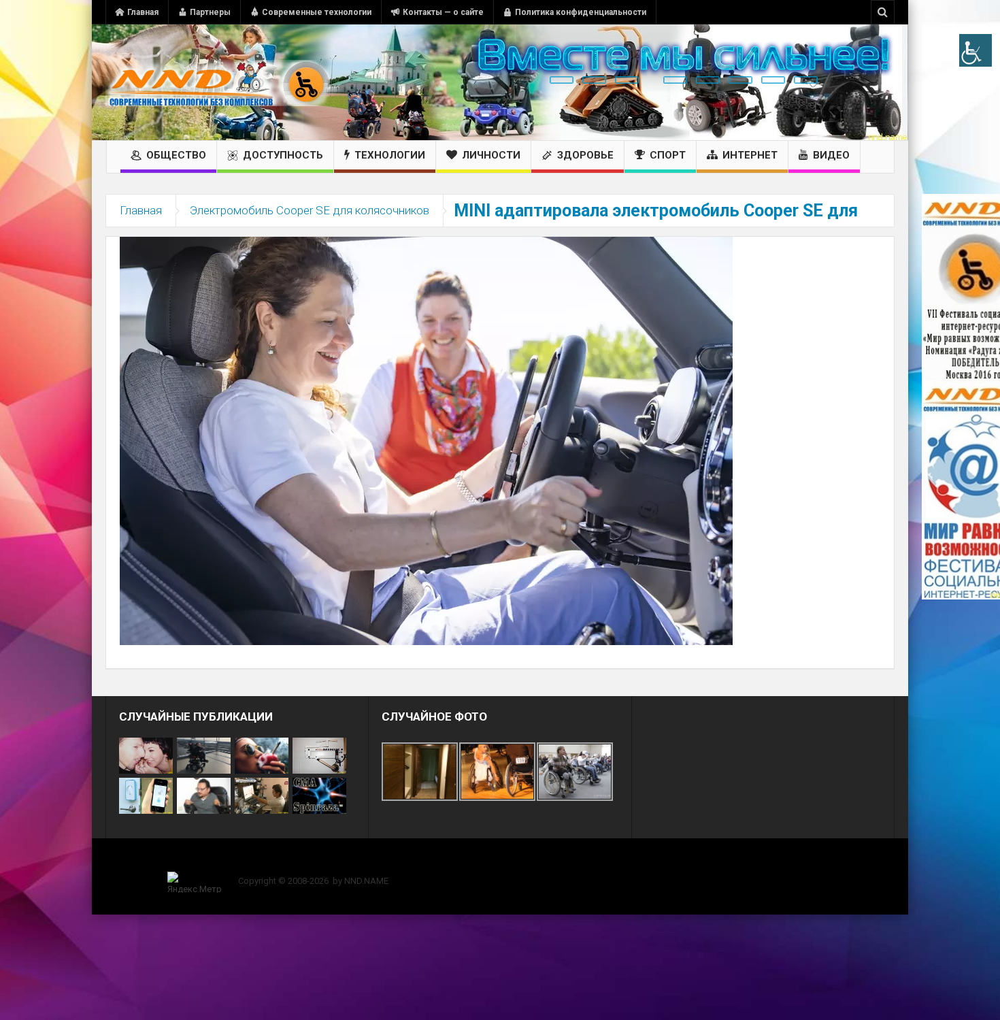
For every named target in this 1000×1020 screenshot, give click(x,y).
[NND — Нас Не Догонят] (217, 82)
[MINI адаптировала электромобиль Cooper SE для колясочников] (426, 440)
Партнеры (210, 12)
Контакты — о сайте (443, 12)
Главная (143, 12)
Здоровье (585, 155)
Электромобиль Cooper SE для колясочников (309, 210)
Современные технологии (316, 12)
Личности (491, 155)
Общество (176, 155)
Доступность (283, 155)
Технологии (389, 155)
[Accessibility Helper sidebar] (975, 50)
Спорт (668, 155)
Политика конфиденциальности (580, 12)
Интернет (750, 155)
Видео (831, 155)
